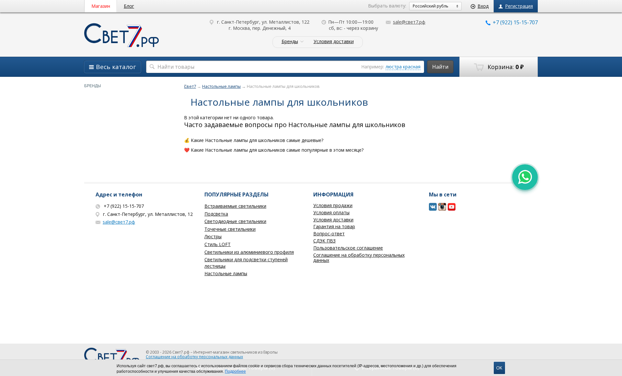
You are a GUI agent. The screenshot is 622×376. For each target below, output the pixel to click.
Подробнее (235, 371)
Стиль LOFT (217, 244)
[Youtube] (452, 209)
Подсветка (216, 214)
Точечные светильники (230, 229)
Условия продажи (332, 205)
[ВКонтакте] (433, 209)
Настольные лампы (225, 273)
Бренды (290, 41)
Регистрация (519, 6)
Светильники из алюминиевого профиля (249, 252)
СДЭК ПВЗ (324, 241)
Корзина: (505, 67)
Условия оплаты (331, 212)
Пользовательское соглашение (348, 248)
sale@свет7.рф (409, 22)
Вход (483, 6)
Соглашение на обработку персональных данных (359, 258)
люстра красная (403, 67)
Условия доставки (334, 41)
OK (499, 368)
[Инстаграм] (442, 209)
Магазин (100, 6)
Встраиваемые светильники (235, 206)
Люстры (213, 236)
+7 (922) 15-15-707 (515, 22)
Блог (129, 6)
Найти (440, 66)
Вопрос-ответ (329, 233)
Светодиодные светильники (235, 221)
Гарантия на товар (334, 226)
